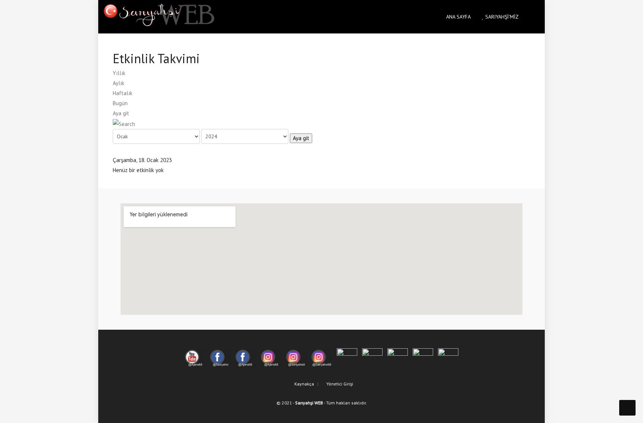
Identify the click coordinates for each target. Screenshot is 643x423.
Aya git (121, 113)
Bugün (120, 103)
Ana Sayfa (458, 16)
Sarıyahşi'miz (501, 16)
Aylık (118, 83)
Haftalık (122, 93)
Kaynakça (303, 384)
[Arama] (124, 123)
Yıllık (119, 73)
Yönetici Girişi (339, 384)
